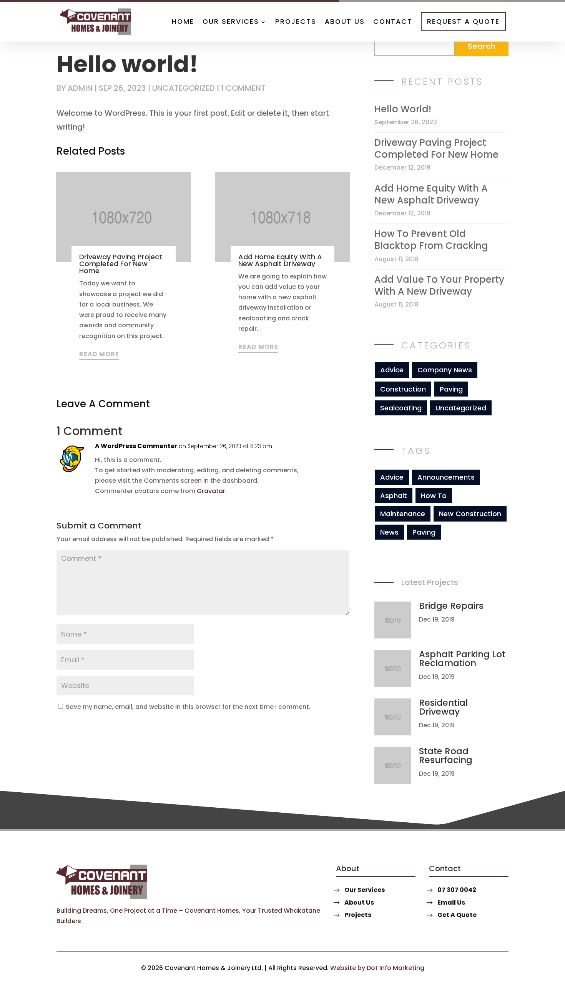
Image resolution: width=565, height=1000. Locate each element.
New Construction (470, 513)
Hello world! (402, 109)
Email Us (451, 902)
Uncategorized (183, 88)
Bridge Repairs (451, 606)
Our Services (231, 21)
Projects (295, 21)
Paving (451, 389)
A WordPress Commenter (136, 446)
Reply (320, 453)
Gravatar (211, 491)
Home (183, 21)
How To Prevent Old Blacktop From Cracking (431, 240)
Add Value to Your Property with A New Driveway (439, 285)
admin (80, 88)
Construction (403, 389)
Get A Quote (457, 914)
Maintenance (402, 513)
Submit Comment (293, 728)
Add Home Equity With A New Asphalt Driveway (280, 260)
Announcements (446, 477)
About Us (345, 21)
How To (434, 495)
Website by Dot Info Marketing (377, 967)
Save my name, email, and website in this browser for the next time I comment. (188, 706)
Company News (444, 370)
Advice (392, 370)
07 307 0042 (456, 889)
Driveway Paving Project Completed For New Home (120, 263)
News (389, 532)
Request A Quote (463, 21)
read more (99, 354)
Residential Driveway (443, 707)
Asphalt (393, 495)
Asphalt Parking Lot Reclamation (462, 658)
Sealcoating (401, 408)
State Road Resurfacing (445, 755)
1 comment (243, 88)
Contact (392, 21)
